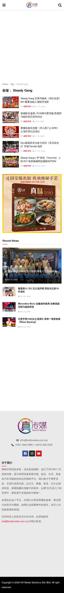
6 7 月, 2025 (39, 136)
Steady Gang (22, 84)
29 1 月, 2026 (39, 106)
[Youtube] (39, 453)
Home (5, 84)
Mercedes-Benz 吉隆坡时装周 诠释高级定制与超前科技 (39, 305)
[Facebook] (25, 453)
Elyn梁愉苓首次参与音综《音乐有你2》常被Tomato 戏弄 (40, 144)
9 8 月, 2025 (39, 121)
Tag (12, 84)
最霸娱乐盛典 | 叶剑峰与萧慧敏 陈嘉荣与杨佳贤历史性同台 (41, 114)
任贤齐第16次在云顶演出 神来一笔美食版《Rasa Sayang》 (39, 320)
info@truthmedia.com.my (15, 521)
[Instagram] (32, 453)
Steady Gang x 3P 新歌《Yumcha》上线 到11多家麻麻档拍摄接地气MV (41, 159)
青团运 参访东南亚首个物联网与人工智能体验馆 (31, 272)
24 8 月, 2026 (11, 279)
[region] (32, 203)
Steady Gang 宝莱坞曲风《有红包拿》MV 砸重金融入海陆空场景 (41, 99)
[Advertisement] (32, 45)
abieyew (27, 106)
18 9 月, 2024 (39, 166)
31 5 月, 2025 (39, 151)
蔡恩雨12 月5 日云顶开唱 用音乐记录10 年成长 (38, 290)
